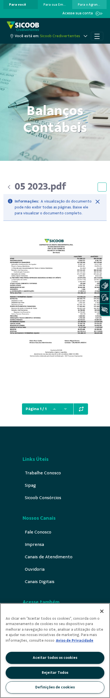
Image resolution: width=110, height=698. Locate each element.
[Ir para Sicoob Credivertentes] (23, 26)
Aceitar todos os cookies (55, 658)
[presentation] (20, 4)
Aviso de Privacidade (74, 641)
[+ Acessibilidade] (104, 309)
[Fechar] (97, 201)
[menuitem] (17, 4)
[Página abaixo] (65, 409)
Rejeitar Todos (55, 673)
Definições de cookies (55, 687)
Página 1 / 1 (36, 409)
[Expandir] (81, 409)
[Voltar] (9, 187)
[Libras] (104, 285)
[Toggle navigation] (97, 36)
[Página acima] (54, 409)
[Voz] (104, 297)
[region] (55, 650)
